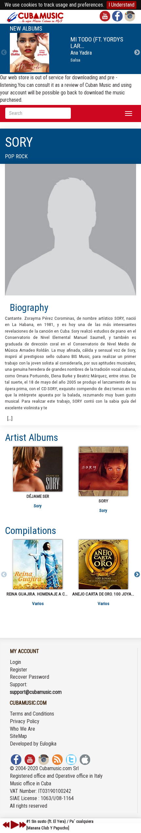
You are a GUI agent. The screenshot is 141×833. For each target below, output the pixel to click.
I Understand (121, 5)
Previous (4, 52)
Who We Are (22, 729)
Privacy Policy (24, 721)
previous (6, 824)
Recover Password (29, 677)
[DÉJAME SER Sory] (38, 469)
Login (15, 662)
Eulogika (48, 744)
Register (18, 670)
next (22, 824)
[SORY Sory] (103, 471)
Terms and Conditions (32, 714)
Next (137, 52)
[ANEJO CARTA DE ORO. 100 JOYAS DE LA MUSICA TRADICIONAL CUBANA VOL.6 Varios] (103, 564)
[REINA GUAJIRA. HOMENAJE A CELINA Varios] (38, 564)
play (13, 824)
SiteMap (18, 736)
